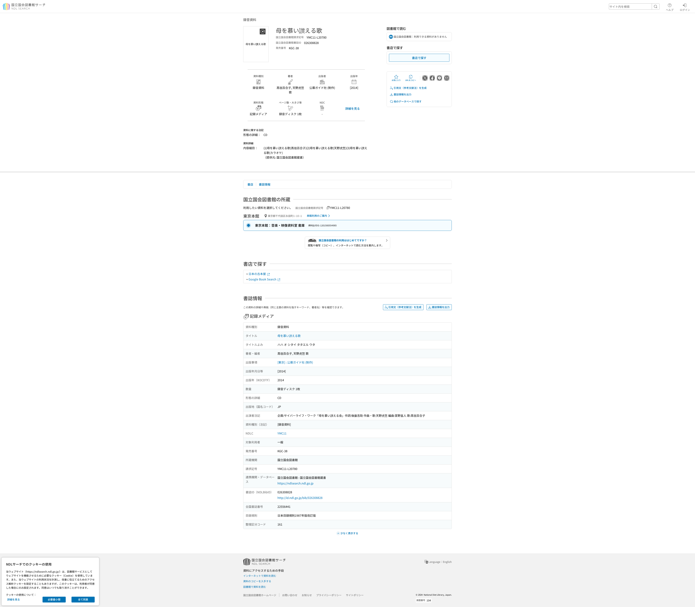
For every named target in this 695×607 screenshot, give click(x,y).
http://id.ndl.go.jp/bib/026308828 (300, 497)
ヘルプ (669, 9)
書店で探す (419, 58)
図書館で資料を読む (254, 587)
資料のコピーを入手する (257, 581)
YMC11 (282, 433)
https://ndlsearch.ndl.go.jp (295, 483)
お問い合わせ (289, 595)
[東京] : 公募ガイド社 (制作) (295, 362)
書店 (250, 184)
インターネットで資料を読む (259, 575)
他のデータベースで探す (408, 101)
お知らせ (307, 595)
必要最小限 (54, 599)
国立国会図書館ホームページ (259, 595)
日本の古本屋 (257, 274)
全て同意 (83, 599)
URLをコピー (410, 80)
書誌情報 (264, 184)
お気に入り (396, 80)
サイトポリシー (355, 595)
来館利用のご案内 (317, 215)
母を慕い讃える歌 (289, 335)
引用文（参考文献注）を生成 (410, 88)
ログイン (685, 9)
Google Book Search (262, 279)
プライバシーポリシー (329, 595)
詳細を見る (352, 108)
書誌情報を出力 (402, 94)
